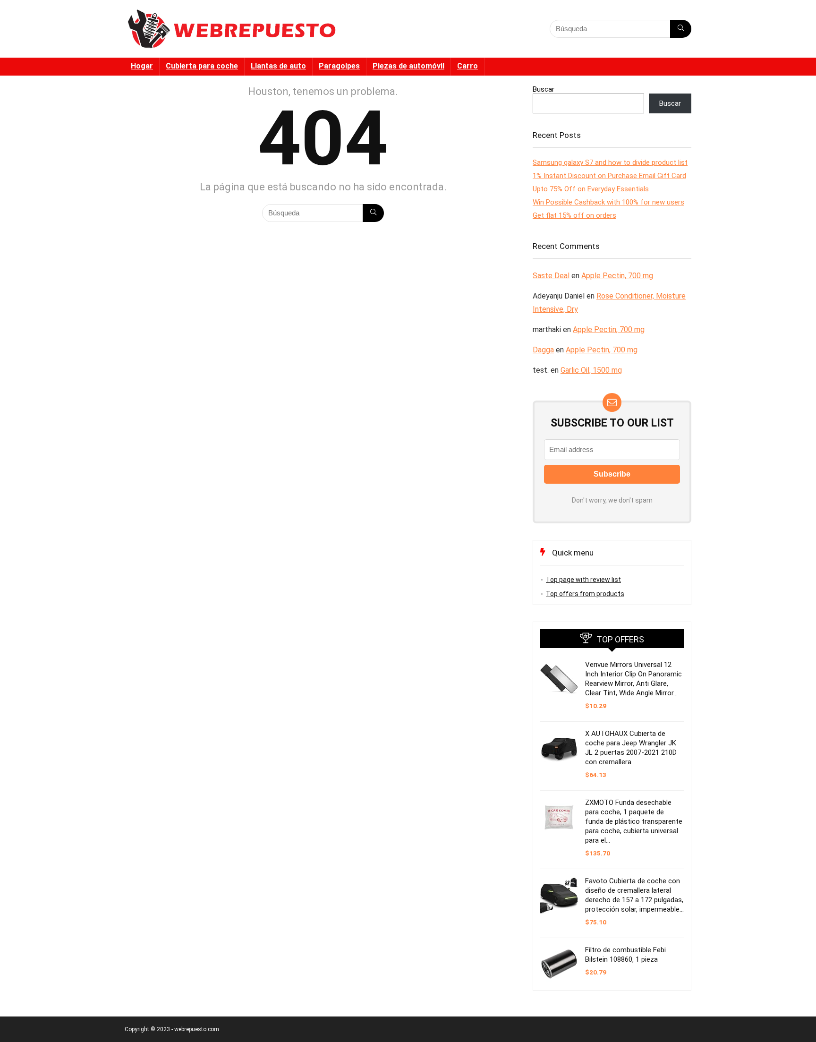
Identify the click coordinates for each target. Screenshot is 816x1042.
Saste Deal (551, 275)
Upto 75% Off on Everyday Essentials (591, 189)
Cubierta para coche (202, 65)
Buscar (543, 89)
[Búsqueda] (680, 29)
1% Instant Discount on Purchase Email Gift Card (609, 175)
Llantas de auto (278, 65)
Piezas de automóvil (408, 65)
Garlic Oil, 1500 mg (591, 370)
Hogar (142, 65)
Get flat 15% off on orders (574, 215)
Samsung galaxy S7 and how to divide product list (610, 162)
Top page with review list (583, 579)
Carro (467, 65)
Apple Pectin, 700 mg (617, 275)
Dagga (543, 349)
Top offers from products (585, 594)
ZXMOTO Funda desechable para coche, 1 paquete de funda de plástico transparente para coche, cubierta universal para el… (633, 821)
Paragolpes (339, 65)
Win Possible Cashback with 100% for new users (608, 202)
